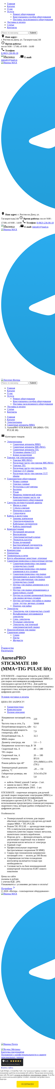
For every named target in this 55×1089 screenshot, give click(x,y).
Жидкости (18, 640)
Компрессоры (14, 550)
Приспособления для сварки (21, 629)
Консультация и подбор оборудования (32, 17)
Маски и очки (20, 505)
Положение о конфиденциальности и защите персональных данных (23, 1056)
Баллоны (17, 489)
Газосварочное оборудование (21, 478)
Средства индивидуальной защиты (24, 502)
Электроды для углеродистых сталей (31, 611)
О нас (10, 9)
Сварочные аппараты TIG (26, 449)
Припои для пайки (22, 606)
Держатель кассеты (22, 539)
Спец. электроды (21, 619)
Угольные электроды (23, 622)
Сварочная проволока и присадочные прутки (30, 561)
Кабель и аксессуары (17, 516)
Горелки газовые (21, 484)
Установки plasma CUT (24, 452)
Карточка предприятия (12, 1052)
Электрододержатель (23, 521)
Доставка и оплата (16, 22)
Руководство (7, 648)
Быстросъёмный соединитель (27, 545)
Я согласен (27, 1084)
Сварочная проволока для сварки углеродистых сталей (29, 564)
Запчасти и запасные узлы (26, 547)
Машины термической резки (27, 494)
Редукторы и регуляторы (25, 486)
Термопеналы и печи (17, 555)
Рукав (16, 492)
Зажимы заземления (23, 518)
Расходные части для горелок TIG (30, 468)
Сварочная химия (16, 632)
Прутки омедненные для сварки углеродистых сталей (29, 580)
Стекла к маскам (21, 508)
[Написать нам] (9, 62)
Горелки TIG (19, 465)
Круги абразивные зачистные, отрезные (27, 558)
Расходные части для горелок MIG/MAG (33, 463)
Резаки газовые (20, 481)
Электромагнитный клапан (26, 537)
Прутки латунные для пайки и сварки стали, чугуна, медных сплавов (32, 601)
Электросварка (14, 422)
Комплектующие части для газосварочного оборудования (28, 498)
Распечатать (7, 650)
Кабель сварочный (22, 526)
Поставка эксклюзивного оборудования (33, 19)
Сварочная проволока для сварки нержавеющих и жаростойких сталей (31, 575)
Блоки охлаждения (22, 455)
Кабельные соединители (25, 523)
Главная (11, 3)
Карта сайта (7, 1068)
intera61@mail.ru (9, 60)
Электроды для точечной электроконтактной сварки (26, 625)
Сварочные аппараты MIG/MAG (29, 447)
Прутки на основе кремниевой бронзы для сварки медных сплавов (32, 596)
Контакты (12, 27)
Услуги (10, 11)
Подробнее (8, 888)
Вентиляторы (19, 534)
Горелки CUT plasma (23, 471)
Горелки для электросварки (20, 457)
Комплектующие (15, 529)
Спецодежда (19, 513)
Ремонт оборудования (24, 14)
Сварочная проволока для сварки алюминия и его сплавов (29, 570)
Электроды (12, 608)
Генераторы (13, 553)
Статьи (10, 25)
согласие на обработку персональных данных (30, 1075)
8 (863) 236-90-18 (9, 53)
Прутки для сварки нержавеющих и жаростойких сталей (31, 591)
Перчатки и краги (22, 510)
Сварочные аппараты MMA (21, 425)
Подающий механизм (23, 531)
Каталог (11, 6)
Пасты (16, 637)
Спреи (16, 635)
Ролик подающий (22, 542)
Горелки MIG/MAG (22, 460)
